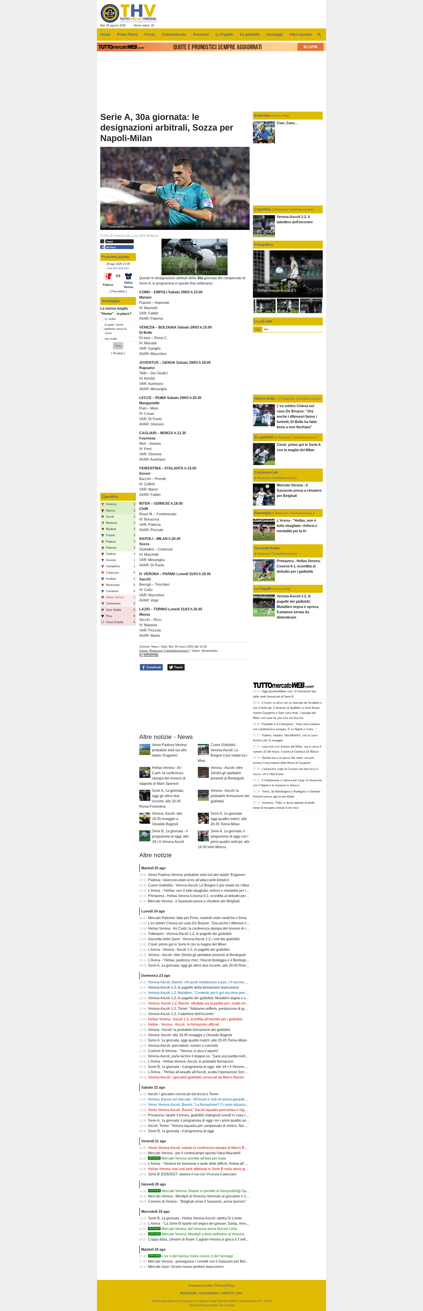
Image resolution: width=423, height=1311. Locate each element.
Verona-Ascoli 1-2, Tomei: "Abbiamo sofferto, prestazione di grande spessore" (208, 1008)
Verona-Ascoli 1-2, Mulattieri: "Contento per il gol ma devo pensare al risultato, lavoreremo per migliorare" (230, 993)
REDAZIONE (188, 1293)
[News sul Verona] (128, 13)
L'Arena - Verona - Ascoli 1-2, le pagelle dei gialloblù (189, 949)
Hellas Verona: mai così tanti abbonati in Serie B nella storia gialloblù (202, 1169)
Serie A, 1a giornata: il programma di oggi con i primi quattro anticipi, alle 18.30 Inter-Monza (219, 1120)
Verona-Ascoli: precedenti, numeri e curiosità (183, 1045)
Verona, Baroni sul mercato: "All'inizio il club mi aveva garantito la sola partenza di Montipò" (219, 1099)
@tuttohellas (210, 650)
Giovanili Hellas (267, 548)
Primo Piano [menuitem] (127, 34)
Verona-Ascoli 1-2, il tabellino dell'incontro (181, 1014)
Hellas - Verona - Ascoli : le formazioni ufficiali (183, 1024)
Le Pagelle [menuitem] (224, 34)
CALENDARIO (208, 1293)
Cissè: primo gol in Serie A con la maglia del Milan (187, 944)
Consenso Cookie (201, 1285)
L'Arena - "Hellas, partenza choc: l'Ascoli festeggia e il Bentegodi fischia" (204, 960)
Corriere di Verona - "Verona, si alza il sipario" (183, 1051)
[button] (118, 345)
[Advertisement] (194, 702)
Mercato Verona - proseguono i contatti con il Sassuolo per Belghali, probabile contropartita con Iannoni (228, 1261)
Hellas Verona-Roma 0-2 (276, 290)
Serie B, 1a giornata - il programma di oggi (181, 1131)
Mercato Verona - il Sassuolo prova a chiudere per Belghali (194, 901)
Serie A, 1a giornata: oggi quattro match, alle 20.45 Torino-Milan (229, 819)
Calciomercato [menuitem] (174, 34)
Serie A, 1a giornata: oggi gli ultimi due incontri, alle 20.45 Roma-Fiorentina (206, 965)
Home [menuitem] (105, 34)
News (154, 646)
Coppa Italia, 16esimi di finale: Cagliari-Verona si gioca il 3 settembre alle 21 (207, 1239)
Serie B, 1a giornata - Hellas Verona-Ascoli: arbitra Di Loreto (195, 1218)
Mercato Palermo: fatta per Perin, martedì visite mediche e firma (197, 918)
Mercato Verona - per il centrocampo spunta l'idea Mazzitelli (194, 1153)
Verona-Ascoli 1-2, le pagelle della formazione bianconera (193, 987)
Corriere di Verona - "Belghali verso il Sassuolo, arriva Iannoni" (197, 1201)
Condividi (153, 667)
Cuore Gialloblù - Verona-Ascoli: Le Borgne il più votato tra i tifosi (198, 885)
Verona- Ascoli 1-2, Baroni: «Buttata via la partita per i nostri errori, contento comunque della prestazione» (230, 1003)
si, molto (110, 319)
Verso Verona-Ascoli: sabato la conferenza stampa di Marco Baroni (200, 1148)
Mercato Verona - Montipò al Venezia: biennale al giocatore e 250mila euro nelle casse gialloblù (222, 1196)
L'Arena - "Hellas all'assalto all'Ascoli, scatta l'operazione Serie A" (199, 1072)
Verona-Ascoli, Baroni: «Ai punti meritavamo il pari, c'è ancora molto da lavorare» (211, 982)
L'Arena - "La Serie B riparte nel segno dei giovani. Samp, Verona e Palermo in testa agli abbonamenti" (228, 1223)
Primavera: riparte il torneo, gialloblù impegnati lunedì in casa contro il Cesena (209, 1115)
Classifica (110, 497)
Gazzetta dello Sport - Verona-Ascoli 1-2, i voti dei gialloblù (194, 939)
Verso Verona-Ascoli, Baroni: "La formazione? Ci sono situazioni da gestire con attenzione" (219, 1104)
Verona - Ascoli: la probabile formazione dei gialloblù (230, 796)
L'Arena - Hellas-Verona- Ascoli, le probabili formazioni (190, 1061)
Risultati (118, 353)
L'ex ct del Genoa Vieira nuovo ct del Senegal (191, 1256)
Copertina (262, 209)
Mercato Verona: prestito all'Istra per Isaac (187, 1158)
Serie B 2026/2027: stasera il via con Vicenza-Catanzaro (192, 1174)
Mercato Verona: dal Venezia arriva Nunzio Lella (193, 1229)
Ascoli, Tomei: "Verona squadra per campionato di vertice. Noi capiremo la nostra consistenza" (221, 1126)
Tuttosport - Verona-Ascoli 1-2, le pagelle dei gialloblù (190, 934)
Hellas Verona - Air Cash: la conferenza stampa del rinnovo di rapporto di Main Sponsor (216, 928)
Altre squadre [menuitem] (300, 34)
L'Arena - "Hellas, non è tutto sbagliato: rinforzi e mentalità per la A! (200, 890)
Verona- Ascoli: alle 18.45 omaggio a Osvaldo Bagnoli (167, 819)
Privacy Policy (225, 1285)
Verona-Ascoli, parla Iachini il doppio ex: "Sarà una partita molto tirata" (202, 1056)
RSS (240, 1293)
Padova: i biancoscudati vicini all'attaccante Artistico (188, 880)
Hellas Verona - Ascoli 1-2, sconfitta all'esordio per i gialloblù (195, 1019)
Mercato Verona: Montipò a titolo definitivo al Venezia (196, 1234)
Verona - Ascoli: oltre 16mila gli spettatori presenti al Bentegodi (227, 773)
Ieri (266, 329)
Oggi (258, 329)
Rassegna (262, 513)
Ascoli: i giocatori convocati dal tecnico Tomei (183, 1094)
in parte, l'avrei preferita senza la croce (116, 329)
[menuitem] (319, 34)
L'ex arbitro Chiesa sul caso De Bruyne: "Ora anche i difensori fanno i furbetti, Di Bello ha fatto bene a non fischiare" (238, 923)
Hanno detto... (266, 398)
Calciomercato (266, 472)
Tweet (178, 667)
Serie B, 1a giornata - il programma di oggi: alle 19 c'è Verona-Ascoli (170, 836)
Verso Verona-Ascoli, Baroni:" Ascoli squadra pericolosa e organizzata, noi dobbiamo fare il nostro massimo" (232, 1110)
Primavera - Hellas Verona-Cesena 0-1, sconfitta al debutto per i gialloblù (205, 896)
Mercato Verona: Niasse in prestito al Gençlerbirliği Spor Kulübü (205, 1191)
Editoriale (262, 115)
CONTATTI (227, 1293)
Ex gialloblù (264, 437)
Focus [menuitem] (150, 34)
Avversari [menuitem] (201, 34)
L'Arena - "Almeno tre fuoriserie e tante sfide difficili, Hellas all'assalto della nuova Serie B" (218, 1163)
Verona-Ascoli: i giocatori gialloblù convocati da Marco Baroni (196, 1077)
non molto (111, 338)
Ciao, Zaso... (287, 123)
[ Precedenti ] (118, 291)
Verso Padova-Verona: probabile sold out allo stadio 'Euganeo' (169, 750)
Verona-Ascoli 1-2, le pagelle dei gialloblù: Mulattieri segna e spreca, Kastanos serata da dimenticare (226, 998)
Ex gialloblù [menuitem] (250, 34)
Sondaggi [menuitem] (274, 34)
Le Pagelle (263, 589)
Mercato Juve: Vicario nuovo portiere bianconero (186, 1267)
